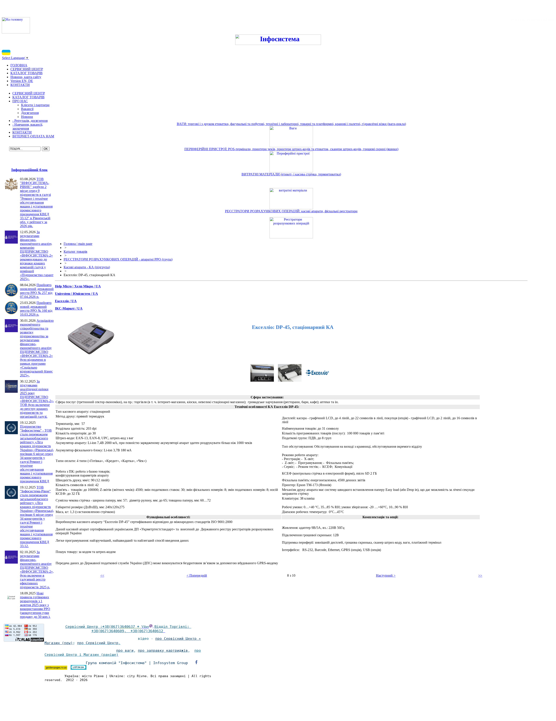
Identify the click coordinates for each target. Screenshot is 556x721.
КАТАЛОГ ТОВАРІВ (28, 97)
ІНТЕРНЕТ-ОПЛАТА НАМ (33, 136)
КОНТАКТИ (22, 132)
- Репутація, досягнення (30, 120)
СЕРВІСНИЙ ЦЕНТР (28, 93)
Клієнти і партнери (35, 105)
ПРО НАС (20, 101)
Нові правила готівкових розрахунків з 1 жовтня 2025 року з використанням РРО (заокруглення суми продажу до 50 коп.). (35, 605)
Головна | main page (78, 244)
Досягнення (30, 113)
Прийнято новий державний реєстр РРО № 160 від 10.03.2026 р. (36, 308)
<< (102, 575)
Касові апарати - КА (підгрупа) (87, 267)
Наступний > (385, 575)
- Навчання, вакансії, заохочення (27, 126)
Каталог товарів (75, 251)
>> (480, 575)
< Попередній (197, 575)
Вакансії (27, 109)
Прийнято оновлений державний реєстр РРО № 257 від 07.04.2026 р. (37, 291)
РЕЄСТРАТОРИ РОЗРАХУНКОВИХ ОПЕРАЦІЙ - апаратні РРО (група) (118, 259)
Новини (27, 117)
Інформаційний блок (29, 170)
